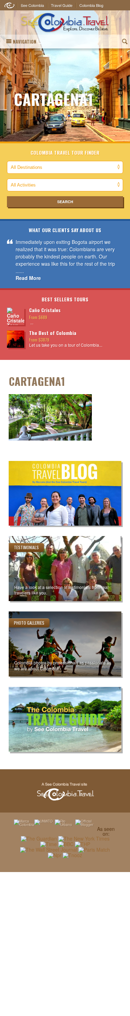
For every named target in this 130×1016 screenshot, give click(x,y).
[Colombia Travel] (65, 22)
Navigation (24, 41)
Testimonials (26, 547)
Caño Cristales (45, 310)
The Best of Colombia (52, 332)
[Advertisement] (65, 944)
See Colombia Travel (65, 791)
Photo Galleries (29, 623)
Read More (28, 277)
